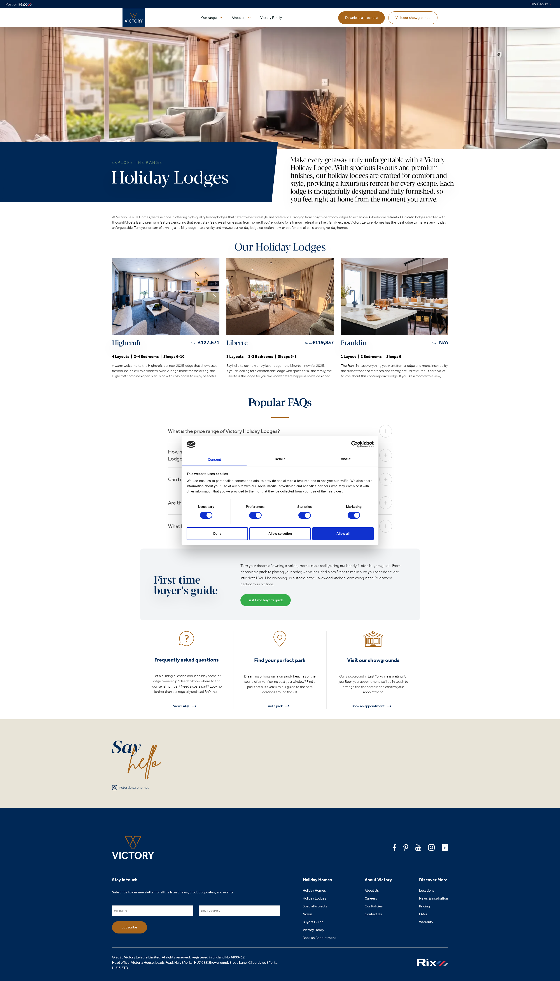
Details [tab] (280, 459)
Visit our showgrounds (413, 18)
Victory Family (271, 18)
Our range (209, 18)
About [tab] (345, 459)
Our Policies (374, 906)
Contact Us (373, 914)
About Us (372, 890)
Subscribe (129, 927)
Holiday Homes (314, 890)
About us (238, 18)
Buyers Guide (313, 922)
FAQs (423, 914)
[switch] (255, 515)
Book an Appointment (319, 938)
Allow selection (280, 533)
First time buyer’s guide (265, 600)
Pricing (424, 906)
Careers (371, 898)
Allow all (343, 533)
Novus (308, 914)
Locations (426, 890)
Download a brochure (361, 18)
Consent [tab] (214, 459)
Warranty (426, 922)
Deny (217, 533)
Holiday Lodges (314, 898)
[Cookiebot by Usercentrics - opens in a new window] (354, 444)
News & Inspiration (433, 898)
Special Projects (315, 906)
